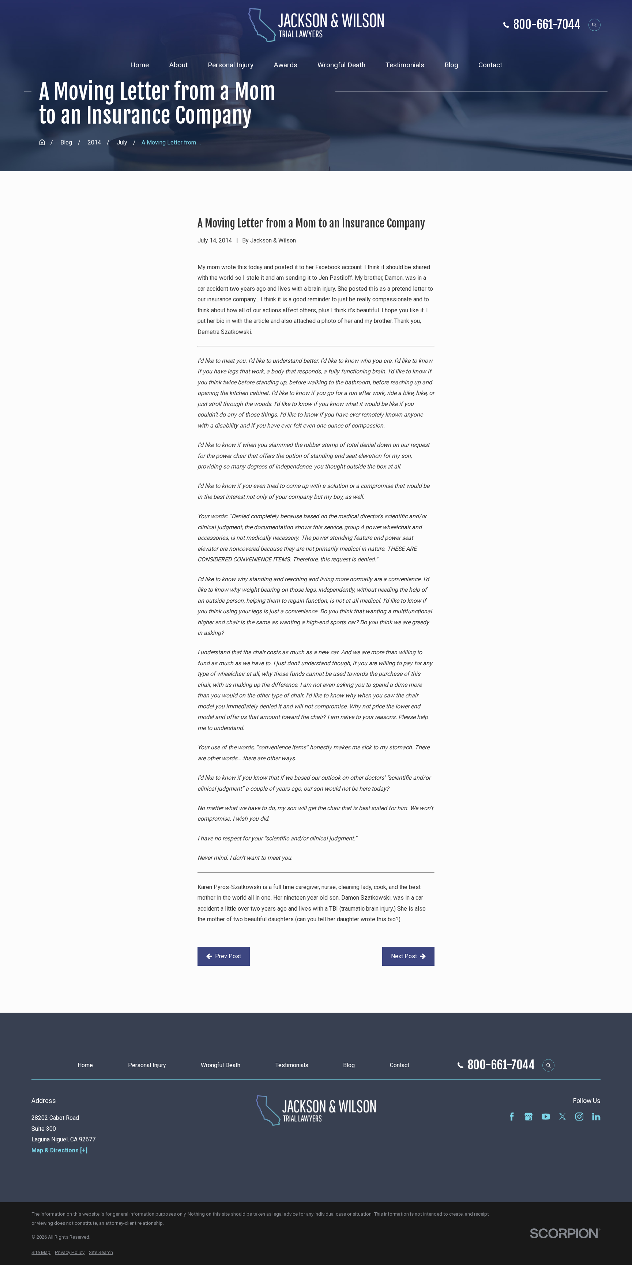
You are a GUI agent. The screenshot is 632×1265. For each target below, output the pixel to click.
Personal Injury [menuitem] (230, 65)
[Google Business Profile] (528, 1116)
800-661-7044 (547, 25)
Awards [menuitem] (285, 65)
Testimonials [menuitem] (404, 65)
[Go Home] (42, 142)
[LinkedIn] (596, 1116)
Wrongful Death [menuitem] (341, 65)
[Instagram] (579, 1116)
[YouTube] (546, 1116)
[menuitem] (40, 1252)
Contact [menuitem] (490, 65)
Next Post (404, 956)
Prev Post (228, 956)
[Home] (316, 25)
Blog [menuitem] (451, 65)
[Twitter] (562, 1116)
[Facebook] (512, 1116)
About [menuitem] (178, 65)
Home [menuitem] (139, 65)
